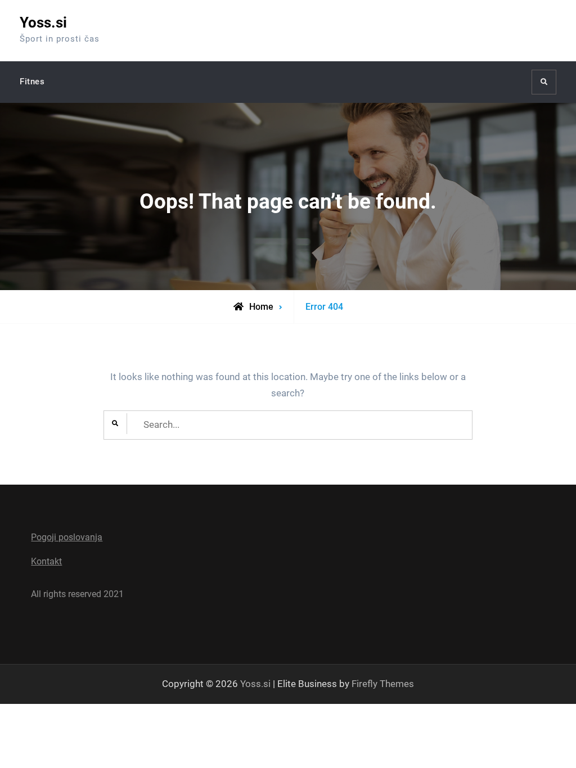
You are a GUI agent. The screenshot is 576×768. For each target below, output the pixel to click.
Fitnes (32, 81)
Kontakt (46, 561)
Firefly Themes (383, 683)
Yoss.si (43, 22)
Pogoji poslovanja (66, 537)
